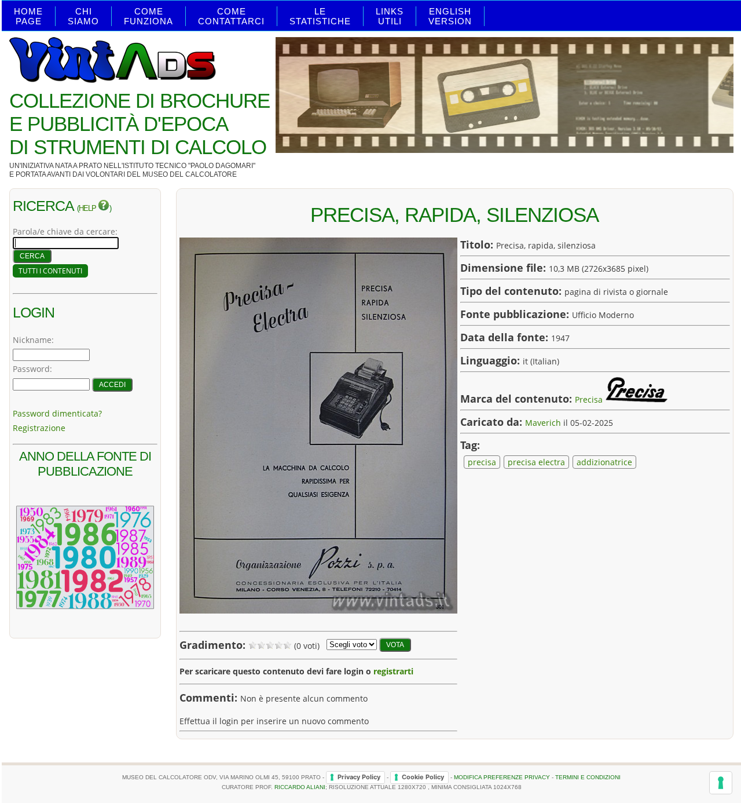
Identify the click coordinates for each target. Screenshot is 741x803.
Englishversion (450, 16)
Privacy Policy (359, 777)
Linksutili (389, 16)
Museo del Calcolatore (189, 174)
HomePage (28, 16)
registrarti (393, 671)
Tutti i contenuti (50, 271)
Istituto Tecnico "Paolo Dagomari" (189, 166)
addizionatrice (604, 462)
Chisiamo (83, 16)
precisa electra (536, 462)
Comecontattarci (231, 16)
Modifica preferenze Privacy (502, 776)
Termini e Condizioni (588, 776)
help (88, 209)
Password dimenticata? (57, 413)
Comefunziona (148, 16)
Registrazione (39, 427)
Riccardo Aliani (299, 787)
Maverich (543, 422)
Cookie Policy (423, 777)
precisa (482, 462)
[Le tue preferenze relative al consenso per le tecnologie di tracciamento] (721, 783)
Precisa (589, 399)
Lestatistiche (320, 16)
